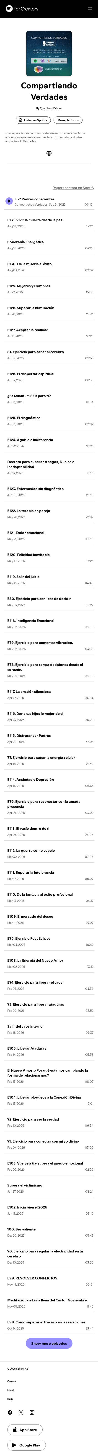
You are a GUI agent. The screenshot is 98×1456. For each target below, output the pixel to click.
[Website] (49, 153)
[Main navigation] (90, 9)
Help (10, 1399)
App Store (28, 1429)
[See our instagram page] (32, 1412)
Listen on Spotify (35, 120)
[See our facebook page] (10, 1412)
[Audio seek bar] (49, 209)
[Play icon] (9, 201)
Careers (11, 1381)
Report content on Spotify (73, 187)
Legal (10, 1390)
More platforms (68, 120)
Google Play (29, 1445)
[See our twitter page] (21, 1412)
